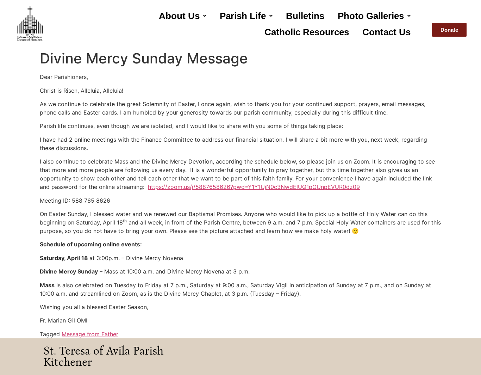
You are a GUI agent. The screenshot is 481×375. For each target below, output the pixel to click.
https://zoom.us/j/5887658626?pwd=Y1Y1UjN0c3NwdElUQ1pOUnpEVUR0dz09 (254, 186)
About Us (179, 16)
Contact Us (386, 32)
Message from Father (90, 334)
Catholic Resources (306, 32)
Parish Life (243, 16)
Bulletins (305, 16)
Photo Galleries (371, 16)
